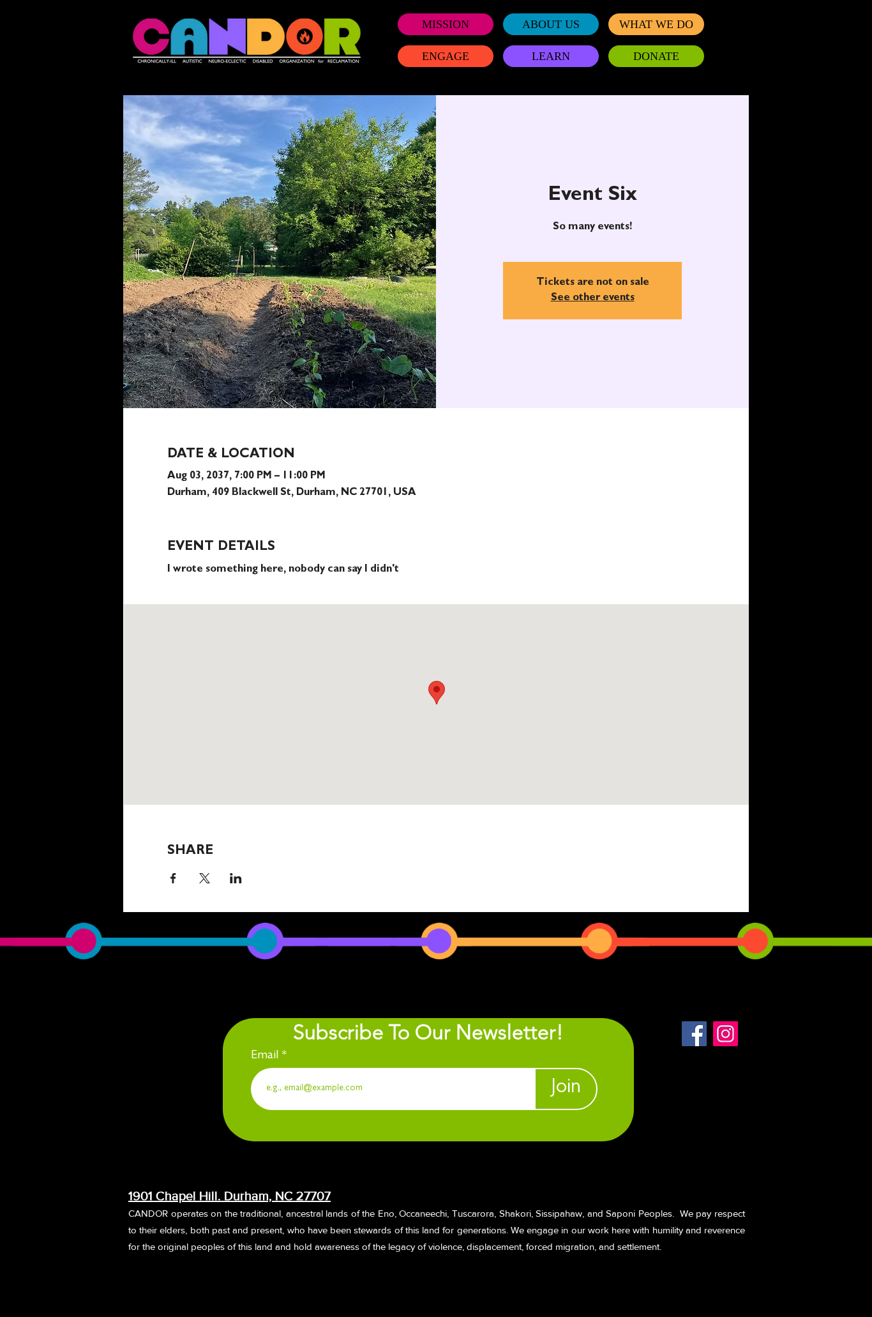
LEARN (551, 56)
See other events (593, 298)
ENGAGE (445, 56)
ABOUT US (551, 24)
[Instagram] (725, 1033)
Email (266, 1055)
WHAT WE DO (656, 24)
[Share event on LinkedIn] (236, 878)
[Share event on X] (205, 878)
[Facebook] (694, 1033)
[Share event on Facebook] (173, 878)
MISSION (445, 24)
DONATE (656, 56)
